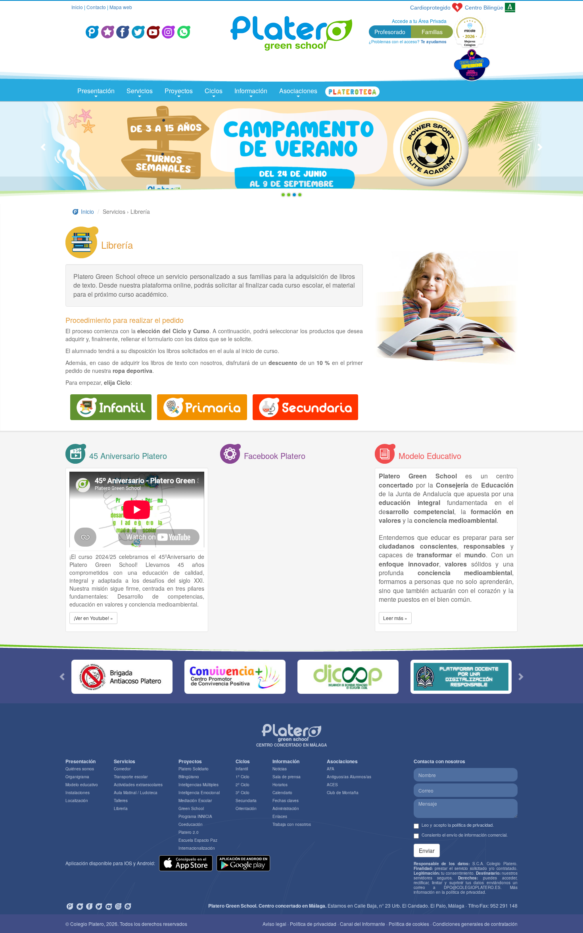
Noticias (279, 769)
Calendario (282, 792)
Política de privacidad (313, 923)
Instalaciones (77, 792)
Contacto (96, 7)
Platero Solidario (193, 769)
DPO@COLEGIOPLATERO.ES (472, 887)
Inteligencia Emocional (199, 792)
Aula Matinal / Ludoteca (135, 792)
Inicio (77, 7)
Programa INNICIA (195, 816)
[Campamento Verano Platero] (291, 150)
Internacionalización (196, 848)
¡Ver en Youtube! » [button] (93, 617)
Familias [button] (432, 32)
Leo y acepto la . (458, 825)
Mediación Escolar (195, 800)
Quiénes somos (79, 769)
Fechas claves (285, 800)
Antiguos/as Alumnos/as (349, 776)
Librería (121, 808)
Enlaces (279, 816)
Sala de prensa (286, 776)
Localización (76, 800)
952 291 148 (504, 905)
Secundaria (246, 800)
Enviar (427, 850)
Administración (285, 808)
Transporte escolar (131, 776)
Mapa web (120, 7)
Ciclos (213, 90)
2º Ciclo (242, 784)
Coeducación (190, 824)
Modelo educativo (81, 784)
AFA (330, 769)
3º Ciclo (242, 792)
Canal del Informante (362, 923)
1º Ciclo (242, 776)
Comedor (122, 769)
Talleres (121, 800)
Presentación (96, 90)
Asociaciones (298, 90)
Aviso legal (274, 923)
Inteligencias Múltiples (198, 784)
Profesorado (389, 32)
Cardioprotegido (430, 7)
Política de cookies (409, 923)
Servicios (140, 90)
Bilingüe (484, 7)
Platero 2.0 (188, 832)
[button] (44, 150)
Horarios (280, 784)
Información (250, 90)
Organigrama (77, 776)
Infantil (242, 769)
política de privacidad (472, 825)
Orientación (246, 808)
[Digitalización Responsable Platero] (461, 677)
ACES (332, 784)
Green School (191, 808)
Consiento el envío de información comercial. (465, 835)
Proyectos (179, 90)
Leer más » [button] (395, 617)
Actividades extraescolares (138, 784)
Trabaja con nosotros (291, 824)
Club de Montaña (343, 792)
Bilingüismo (188, 776)
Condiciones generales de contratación (475, 923)
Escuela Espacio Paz (197, 840)
